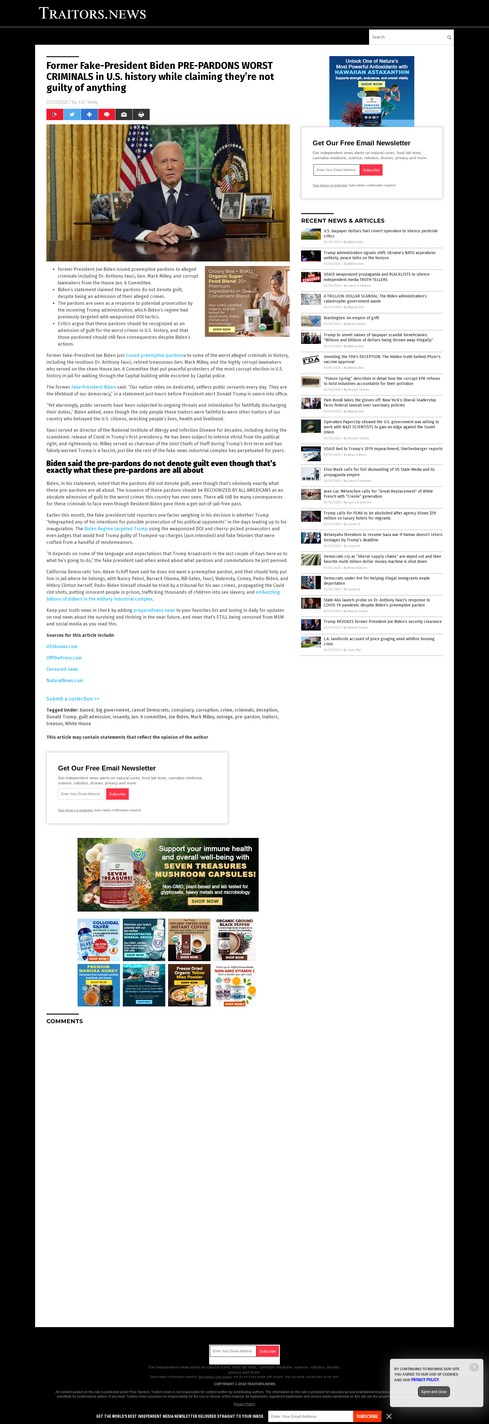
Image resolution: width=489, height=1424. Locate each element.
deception (266, 710)
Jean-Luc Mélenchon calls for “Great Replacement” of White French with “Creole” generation (378, 494)
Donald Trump (61, 717)
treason (54, 723)
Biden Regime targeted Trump (116, 528)
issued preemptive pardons (155, 355)
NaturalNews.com (64, 680)
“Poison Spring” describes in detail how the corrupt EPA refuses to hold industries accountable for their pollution (382, 381)
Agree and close (434, 1391)
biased (87, 710)
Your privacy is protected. (75, 810)
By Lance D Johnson (357, 286)
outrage (224, 717)
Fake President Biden (93, 387)
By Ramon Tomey (355, 611)
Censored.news (62, 669)
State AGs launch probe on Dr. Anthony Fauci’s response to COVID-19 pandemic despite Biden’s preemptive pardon (377, 603)
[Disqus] (168, 1100)
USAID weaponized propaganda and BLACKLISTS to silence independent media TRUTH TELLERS (377, 277)
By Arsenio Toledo (356, 389)
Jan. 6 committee (148, 717)
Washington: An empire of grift (351, 318)
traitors (270, 717)
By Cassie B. (352, 524)
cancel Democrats (150, 710)
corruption (207, 710)
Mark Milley (202, 717)
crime (226, 710)
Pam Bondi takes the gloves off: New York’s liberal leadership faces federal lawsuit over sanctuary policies (380, 403)
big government (112, 710)
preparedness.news (154, 610)
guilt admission (94, 717)
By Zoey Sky (352, 650)
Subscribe (367, 1416)
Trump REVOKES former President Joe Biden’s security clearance (383, 621)
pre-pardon (247, 717)
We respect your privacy (215, 1376)
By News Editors (355, 324)
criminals (244, 710)
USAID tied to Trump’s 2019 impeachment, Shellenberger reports (383, 448)
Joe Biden (178, 717)
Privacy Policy (244, 1404)
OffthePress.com (64, 658)
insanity (121, 717)
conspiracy (182, 710)
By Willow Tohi (353, 242)
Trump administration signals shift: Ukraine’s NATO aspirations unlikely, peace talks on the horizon (380, 255)
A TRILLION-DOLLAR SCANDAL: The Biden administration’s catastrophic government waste (375, 299)
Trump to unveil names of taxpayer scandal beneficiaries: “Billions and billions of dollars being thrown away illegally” (378, 337)
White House (78, 723)
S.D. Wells (88, 102)
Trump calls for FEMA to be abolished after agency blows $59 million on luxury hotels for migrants (380, 516)
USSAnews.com (62, 646)
